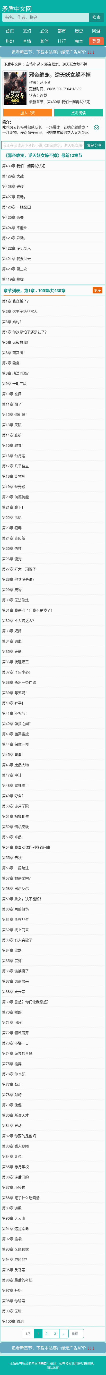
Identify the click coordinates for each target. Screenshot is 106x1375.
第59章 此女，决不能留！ (22, 898)
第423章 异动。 (14, 237)
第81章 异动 (12, 1125)
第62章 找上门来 (15, 929)
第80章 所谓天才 (15, 1115)
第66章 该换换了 (15, 970)
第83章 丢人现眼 (15, 1146)
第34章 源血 (12, 641)
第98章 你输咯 (13, 1300)
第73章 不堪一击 (15, 1042)
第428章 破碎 (13, 186)
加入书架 (27, 112)
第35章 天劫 (12, 651)
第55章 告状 (12, 857)
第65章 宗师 (12, 960)
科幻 (10, 41)
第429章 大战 (13, 176)
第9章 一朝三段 (14, 383)
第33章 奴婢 (12, 630)
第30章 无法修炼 (15, 599)
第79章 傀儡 (12, 1104)
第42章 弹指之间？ (17, 723)
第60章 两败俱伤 (15, 909)
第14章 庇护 (12, 434)
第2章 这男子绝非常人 (20, 311)
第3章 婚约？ (12, 321)
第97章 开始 (12, 1290)
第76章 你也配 (13, 1073)
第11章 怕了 (12, 404)
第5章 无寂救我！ (16, 342)
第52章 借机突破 (15, 826)
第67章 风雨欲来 (15, 981)
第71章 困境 (12, 1022)
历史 (79, 31)
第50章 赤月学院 (15, 805)
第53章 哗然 (12, 836)
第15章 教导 (12, 445)
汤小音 (45, 82)
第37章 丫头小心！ (17, 671)
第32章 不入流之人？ (19, 620)
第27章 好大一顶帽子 (19, 568)
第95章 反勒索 (13, 1269)
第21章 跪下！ (13, 507)
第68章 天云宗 (13, 991)
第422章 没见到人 (16, 248)
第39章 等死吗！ (15, 692)
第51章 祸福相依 (15, 816)
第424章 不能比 (14, 227)
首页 (10, 31)
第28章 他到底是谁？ (19, 579)
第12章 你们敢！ (15, 414)
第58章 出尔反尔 (15, 888)
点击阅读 (78, 112)
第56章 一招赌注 (15, 867)
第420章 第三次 (14, 268)
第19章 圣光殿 (13, 486)
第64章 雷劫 (12, 950)
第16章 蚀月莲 (13, 455)
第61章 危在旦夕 (15, 919)
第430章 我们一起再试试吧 (68, 101)
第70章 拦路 (12, 1012)
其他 (44, 41)
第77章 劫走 (12, 1084)
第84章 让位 (12, 1156)
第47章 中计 (12, 775)
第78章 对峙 (12, 1094)
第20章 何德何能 (15, 496)
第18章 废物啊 (13, 476)
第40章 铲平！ (13, 702)
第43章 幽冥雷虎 (15, 733)
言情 (27, 41)
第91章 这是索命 (15, 1228)
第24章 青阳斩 (13, 538)
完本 (79, 41)
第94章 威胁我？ (15, 1259)
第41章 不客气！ (15, 713)
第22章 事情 (12, 517)
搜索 (96, 17)
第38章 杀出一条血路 (19, 682)
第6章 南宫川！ (14, 352)
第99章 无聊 (12, 1310)
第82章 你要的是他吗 (19, 1135)
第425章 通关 (13, 217)
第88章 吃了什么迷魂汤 (21, 1197)
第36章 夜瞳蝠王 (15, 661)
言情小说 (33, 63)
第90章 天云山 (13, 1218)
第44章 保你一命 (15, 744)
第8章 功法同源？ (16, 373)
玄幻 (27, 31)
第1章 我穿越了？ (16, 300)
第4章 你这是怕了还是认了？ (25, 331)
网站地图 (53, 1367)
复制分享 (94, 145)
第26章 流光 (12, 558)
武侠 (44, 31)
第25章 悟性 (12, 548)
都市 (62, 31)
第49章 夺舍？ (13, 795)
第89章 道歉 (12, 1207)
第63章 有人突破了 (17, 939)
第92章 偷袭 (12, 1238)
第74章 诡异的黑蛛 (17, 1053)
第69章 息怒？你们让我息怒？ (26, 1001)
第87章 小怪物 (13, 1187)
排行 (62, 41)
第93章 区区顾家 (15, 1249)
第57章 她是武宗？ (17, 878)
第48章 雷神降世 (15, 785)
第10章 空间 (12, 393)
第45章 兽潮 (12, 754)
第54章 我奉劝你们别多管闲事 (26, 847)
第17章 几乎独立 (15, 465)
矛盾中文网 (17, 8)
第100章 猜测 (13, 1321)
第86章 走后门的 (15, 1176)
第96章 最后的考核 (17, 1280)
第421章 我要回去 (16, 258)
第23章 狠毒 (12, 527)
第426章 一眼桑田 (16, 206)
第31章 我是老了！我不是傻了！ (28, 610)
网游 (96, 31)
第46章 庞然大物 (15, 764)
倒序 (97, 290)
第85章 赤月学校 (15, 1166)
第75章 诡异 (12, 1063)
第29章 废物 (12, 589)
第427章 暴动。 (14, 196)
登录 (96, 41)
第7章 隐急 (11, 362)
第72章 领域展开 (15, 1032)
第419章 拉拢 (13, 279)
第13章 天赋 (12, 424)
